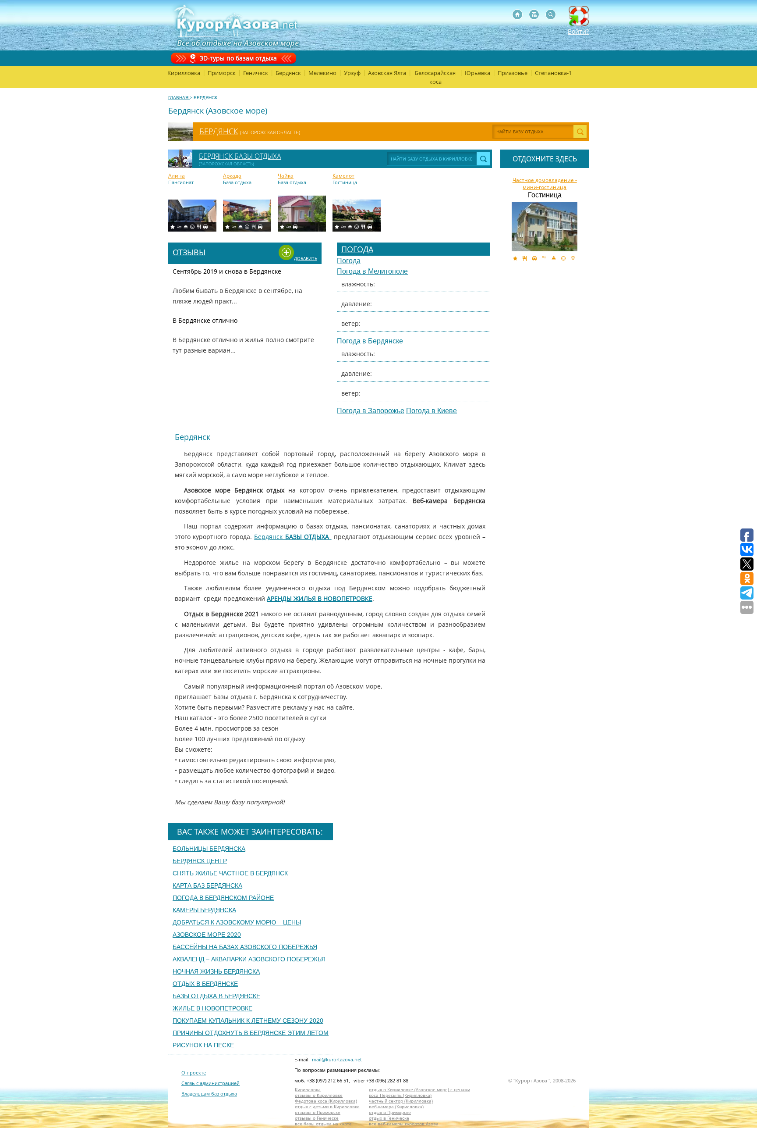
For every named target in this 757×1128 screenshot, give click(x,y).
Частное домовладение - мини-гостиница (545, 184)
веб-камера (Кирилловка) (396, 1107)
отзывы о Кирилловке (319, 1095)
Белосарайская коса (435, 77)
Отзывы (189, 252)
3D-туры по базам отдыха (238, 58)
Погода (357, 249)
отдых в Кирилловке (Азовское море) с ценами (419, 1089)
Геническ (255, 73)
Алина (176, 175)
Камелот (343, 175)
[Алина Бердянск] (192, 216)
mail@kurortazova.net (337, 1059)
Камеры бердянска (204, 910)
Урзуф (352, 73)
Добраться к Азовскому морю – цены (237, 922)
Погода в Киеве (431, 410)
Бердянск (288, 73)
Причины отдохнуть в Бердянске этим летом (251, 1032)
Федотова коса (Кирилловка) (326, 1101)
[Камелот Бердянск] (357, 216)
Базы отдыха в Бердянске (216, 995)
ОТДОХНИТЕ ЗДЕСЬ (545, 159)
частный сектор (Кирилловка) (401, 1101)
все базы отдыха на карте (323, 1124)
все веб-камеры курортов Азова (404, 1124)
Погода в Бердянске (370, 341)
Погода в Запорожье (370, 410)
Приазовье (512, 73)
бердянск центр (200, 860)
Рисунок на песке (203, 1045)
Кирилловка (183, 73)
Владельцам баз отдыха (209, 1093)
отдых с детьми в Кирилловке (327, 1107)
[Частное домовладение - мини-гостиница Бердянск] (544, 226)
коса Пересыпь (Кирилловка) (400, 1095)
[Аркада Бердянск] (247, 216)
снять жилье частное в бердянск (230, 873)
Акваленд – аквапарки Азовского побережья (249, 959)
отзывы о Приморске (317, 1112)
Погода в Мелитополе (372, 271)
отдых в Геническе (389, 1118)
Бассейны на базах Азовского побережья (245, 946)
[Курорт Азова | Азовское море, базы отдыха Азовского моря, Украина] (235, 25)
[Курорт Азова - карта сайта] (534, 14)
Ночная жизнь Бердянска (216, 971)
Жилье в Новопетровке (212, 1008)
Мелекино (322, 73)
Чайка (286, 175)
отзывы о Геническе (317, 1118)
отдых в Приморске (390, 1112)
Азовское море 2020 (207, 934)
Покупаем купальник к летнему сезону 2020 (248, 1020)
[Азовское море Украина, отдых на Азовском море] (517, 14)
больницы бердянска (209, 848)
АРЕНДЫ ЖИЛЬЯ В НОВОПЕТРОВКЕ (319, 598)
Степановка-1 (553, 73)
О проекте (193, 1072)
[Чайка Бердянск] (302, 214)
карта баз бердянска (207, 885)
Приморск (222, 73)
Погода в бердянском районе (223, 897)
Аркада (232, 175)
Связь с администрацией (210, 1083)
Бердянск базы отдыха (240, 156)
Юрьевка (477, 73)
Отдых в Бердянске (205, 983)
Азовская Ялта (387, 73)
